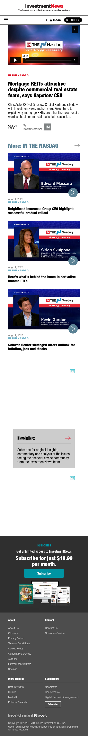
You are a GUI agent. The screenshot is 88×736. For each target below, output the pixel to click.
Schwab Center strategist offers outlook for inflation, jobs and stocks (41, 347)
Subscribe (53, 704)
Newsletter (51, 686)
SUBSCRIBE (73, 20)
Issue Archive (52, 692)
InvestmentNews (32, 129)
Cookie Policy (15, 648)
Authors (12, 658)
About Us (13, 628)
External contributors (19, 663)
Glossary (13, 633)
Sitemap (12, 669)
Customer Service (54, 633)
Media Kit (13, 697)
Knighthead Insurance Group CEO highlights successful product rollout (41, 211)
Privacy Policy (16, 638)
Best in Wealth (16, 686)
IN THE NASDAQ (18, 75)
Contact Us (51, 628)
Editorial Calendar (18, 702)
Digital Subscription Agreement (62, 697)
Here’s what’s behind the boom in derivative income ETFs (42, 279)
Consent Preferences (19, 653)
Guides (12, 692)
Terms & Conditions (19, 643)
